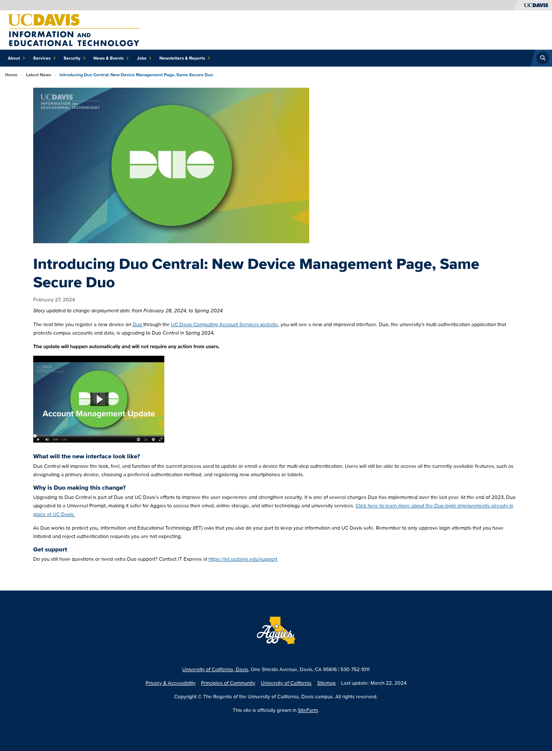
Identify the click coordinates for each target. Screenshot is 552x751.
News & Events (108, 58)
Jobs (141, 58)
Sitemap (326, 683)
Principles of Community (228, 683)
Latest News (38, 74)
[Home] (73, 29)
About (14, 58)
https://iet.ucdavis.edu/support (243, 559)
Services (42, 58)
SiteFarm (308, 710)
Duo (138, 324)
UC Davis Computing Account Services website (224, 324)
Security (72, 58)
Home (11, 74)
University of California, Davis (215, 669)
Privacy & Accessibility (171, 683)
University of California (286, 683)
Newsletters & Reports (182, 58)
